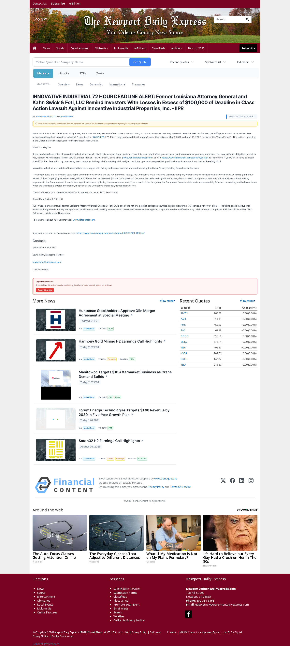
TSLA (183, 364)
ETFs (83, 73)
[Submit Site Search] (247, 19)
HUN (111, 329)
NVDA (184, 353)
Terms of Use (120, 632)
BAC (183, 330)
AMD (183, 324)
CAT (110, 397)
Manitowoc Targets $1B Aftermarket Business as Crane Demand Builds (125, 374)
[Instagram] (251, 485)
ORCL (184, 359)
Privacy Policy (156, 487)
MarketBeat (89, 329)
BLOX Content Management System (201, 632)
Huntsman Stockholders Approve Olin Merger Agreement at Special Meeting (117, 313)
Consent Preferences (46, 644)
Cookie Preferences (62, 636)
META (184, 342)
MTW (117, 397)
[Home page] (142, 19)
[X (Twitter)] (223, 485)
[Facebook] (232, 485)
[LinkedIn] (242, 485)
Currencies (96, 84)
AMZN (184, 313)
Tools (100, 73)
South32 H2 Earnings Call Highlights (111, 441)
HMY (132, 359)
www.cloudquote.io (165, 478)
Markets (43, 73)
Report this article (45, 290)
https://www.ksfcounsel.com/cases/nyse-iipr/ (185, 157)
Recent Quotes (179, 62)
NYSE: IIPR (98, 137)
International (117, 84)
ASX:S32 (142, 459)
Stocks (64, 73)
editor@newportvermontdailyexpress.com (222, 604)
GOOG (184, 336)
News (79, 84)
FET (110, 428)
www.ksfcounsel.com (84, 219)
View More (167, 300)
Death (110, 459)
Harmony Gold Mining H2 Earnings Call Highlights (122, 341)
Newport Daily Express (66, 632)
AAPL (183, 319)
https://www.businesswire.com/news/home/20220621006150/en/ (111, 233)
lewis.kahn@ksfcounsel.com (137, 157)
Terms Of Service (180, 487)
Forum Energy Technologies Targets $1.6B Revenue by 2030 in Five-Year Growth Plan (124, 412)
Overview (64, 84)
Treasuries (138, 84)
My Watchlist (213, 62)
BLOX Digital (235, 632)
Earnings (112, 359)
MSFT (183, 347)
